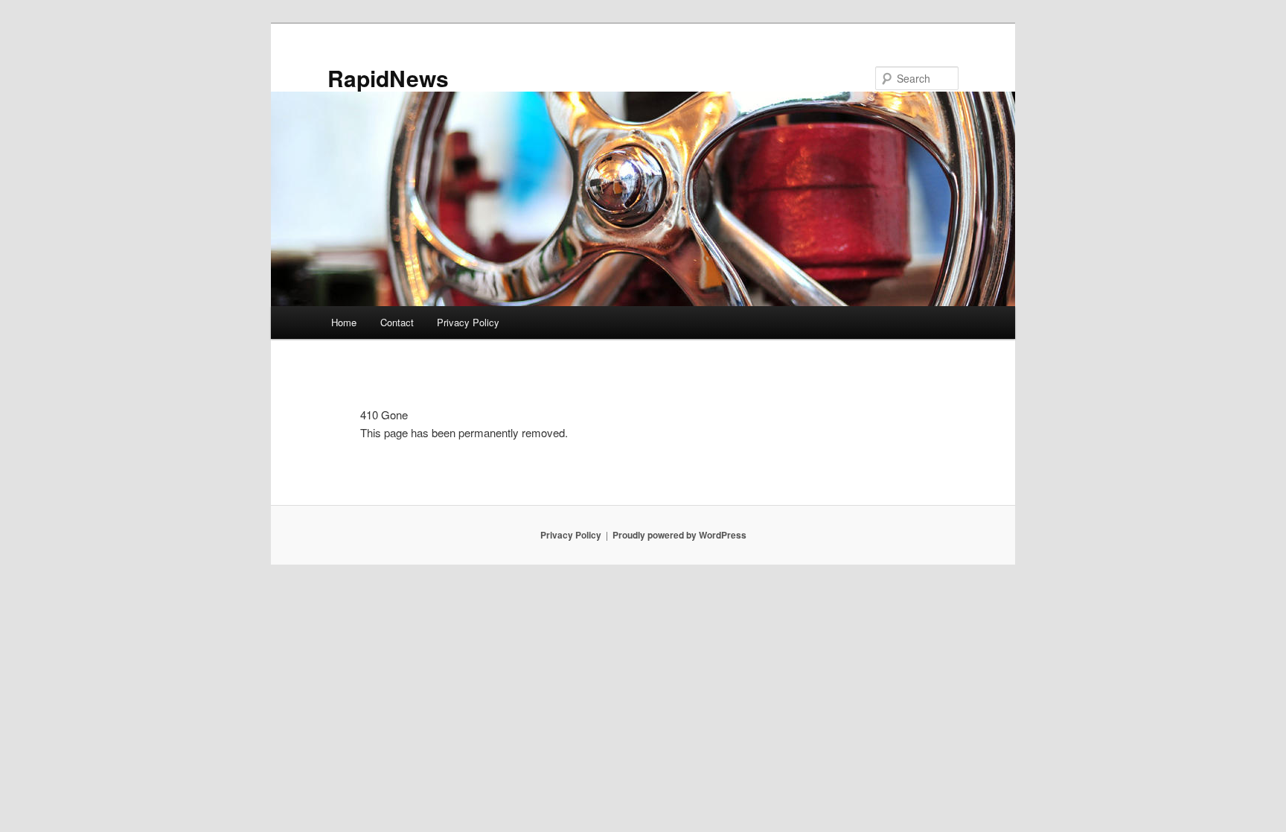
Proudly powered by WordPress (679, 535)
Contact (397, 322)
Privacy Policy (468, 322)
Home (343, 322)
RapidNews (388, 78)
